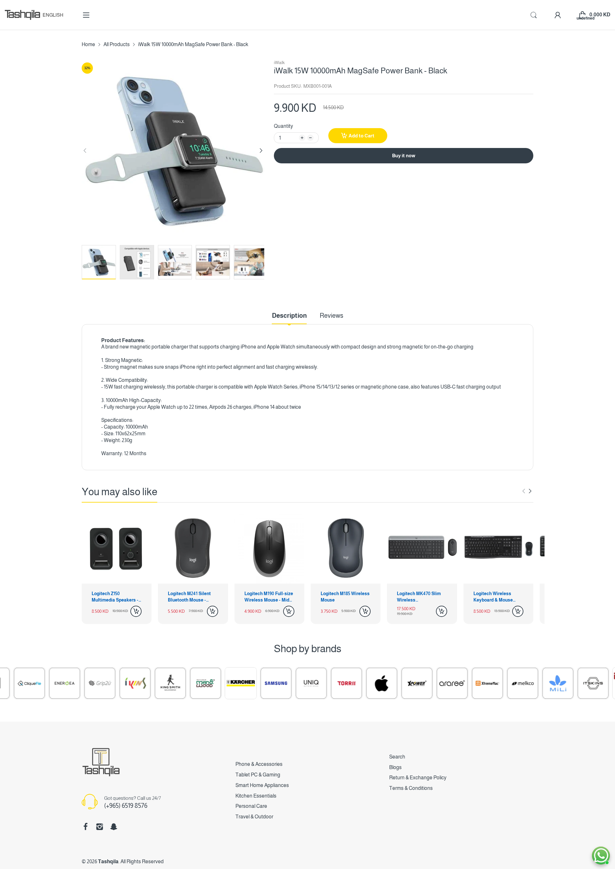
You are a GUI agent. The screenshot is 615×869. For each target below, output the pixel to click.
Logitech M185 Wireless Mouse (345, 597)
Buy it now (403, 155)
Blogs (395, 767)
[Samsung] (250, 683)
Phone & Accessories (259, 764)
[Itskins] (567, 683)
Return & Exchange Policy (418, 777)
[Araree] (426, 683)
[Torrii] (320, 683)
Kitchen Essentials (255, 796)
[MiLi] (532, 683)
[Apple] (356, 683)
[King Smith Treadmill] (144, 683)
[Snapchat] (114, 827)
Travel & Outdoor (254, 816)
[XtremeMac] (461, 683)
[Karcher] (215, 683)
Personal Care (251, 806)
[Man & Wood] (179, 683)
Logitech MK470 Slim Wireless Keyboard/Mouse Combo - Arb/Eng (419, 597)
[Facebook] (85, 827)
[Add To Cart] (136, 611)
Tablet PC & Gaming (257, 774)
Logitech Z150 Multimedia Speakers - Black (115, 597)
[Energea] (38, 683)
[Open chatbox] (601, 856)
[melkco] (496, 683)
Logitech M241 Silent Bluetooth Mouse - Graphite (189, 597)
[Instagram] (99, 827)
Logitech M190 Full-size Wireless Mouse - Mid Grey (268, 597)
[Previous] (261, 150)
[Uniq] (285, 683)
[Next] (85, 150)
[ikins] (109, 683)
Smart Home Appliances (262, 785)
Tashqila (108, 861)
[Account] (557, 15)
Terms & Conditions (411, 788)
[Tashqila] (22, 15)
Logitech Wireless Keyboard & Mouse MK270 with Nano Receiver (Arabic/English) (493, 597)
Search (397, 756)
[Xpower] (391, 683)
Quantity (283, 126)
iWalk (279, 62)
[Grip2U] (74, 683)
